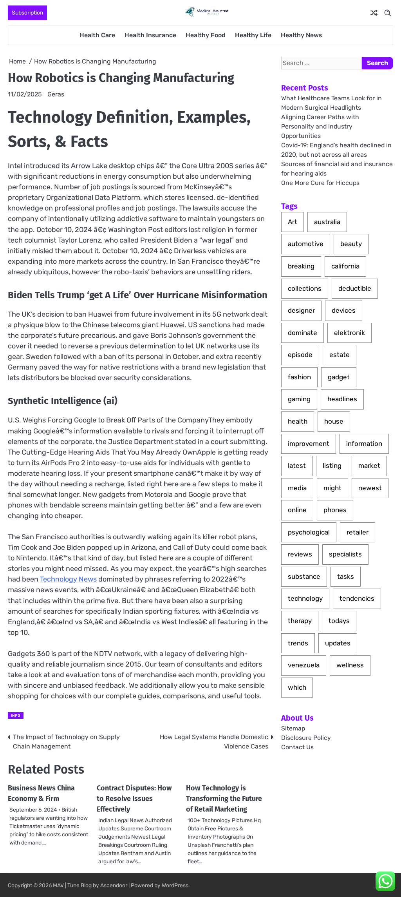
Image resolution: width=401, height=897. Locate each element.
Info (15, 715)
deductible (354, 288)
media (297, 488)
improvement (308, 444)
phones (335, 510)
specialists (345, 554)
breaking (301, 266)
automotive (305, 244)
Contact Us (297, 747)
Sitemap (293, 728)
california (345, 266)
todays (339, 621)
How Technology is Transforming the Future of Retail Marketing (224, 799)
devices (344, 310)
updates (337, 643)
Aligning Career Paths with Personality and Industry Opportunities (320, 126)
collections (305, 288)
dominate (302, 333)
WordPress (175, 885)
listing (332, 465)
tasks (345, 576)
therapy (300, 621)
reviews (300, 554)
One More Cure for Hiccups (320, 183)
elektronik (349, 333)
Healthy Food (206, 35)
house (333, 421)
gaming (299, 399)
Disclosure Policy (306, 737)
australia (327, 222)
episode (300, 355)
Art (292, 222)
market (369, 465)
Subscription (27, 12)
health (297, 421)
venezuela (304, 665)
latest (297, 465)
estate (339, 355)
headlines (342, 399)
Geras (55, 94)
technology (305, 598)
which (297, 687)
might (332, 488)
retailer (357, 532)
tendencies (357, 598)
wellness (350, 665)
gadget (339, 377)
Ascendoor (113, 885)
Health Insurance (150, 35)
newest (370, 488)
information (364, 444)
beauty (351, 244)
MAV (58, 885)
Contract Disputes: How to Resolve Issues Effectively (134, 799)
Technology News (68, 579)
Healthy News (301, 35)
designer (301, 310)
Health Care (97, 35)
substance (304, 576)
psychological (309, 532)
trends (298, 643)
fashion (299, 377)
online (297, 510)
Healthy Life (253, 35)
